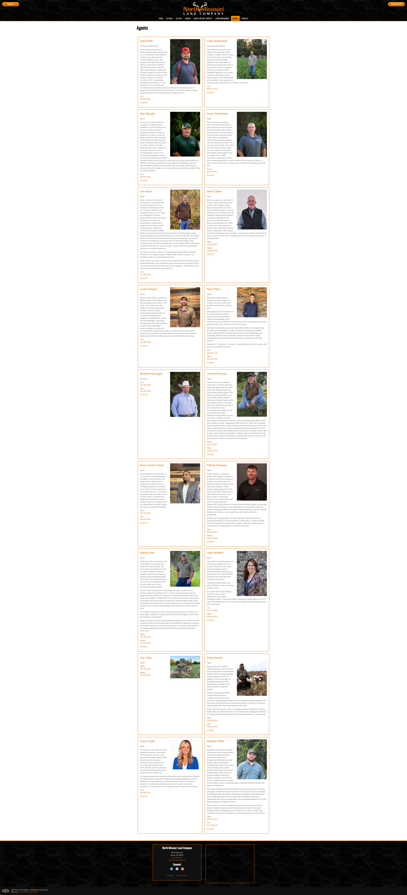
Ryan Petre (213, 289)
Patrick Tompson (217, 465)
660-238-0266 (145, 385)
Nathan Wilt (147, 552)
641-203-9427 (212, 444)
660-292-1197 (145, 793)
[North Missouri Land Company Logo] (203, 8)
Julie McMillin (215, 552)
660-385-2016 (212, 616)
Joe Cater (146, 657)
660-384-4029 (212, 250)
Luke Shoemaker (217, 40)
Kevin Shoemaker (217, 113)
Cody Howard (148, 289)
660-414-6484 (212, 726)
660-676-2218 (212, 89)
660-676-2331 (145, 99)
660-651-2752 (212, 353)
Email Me (143, 103)
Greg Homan (214, 657)
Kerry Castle (147, 741)
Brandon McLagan (151, 373)
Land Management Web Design (28, 892)
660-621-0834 (145, 519)
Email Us (11, 4)
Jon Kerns (146, 191)
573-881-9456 (145, 274)
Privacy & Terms (181, 875)
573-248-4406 (145, 643)
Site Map (170, 875)
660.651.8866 (145, 675)
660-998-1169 (145, 342)
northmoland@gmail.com (177, 860)
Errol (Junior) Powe (152, 465)
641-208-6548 (212, 825)
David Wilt (146, 40)
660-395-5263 (396, 4)
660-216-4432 (212, 172)
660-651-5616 (145, 177)
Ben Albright (147, 113)
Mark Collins (214, 191)
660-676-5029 (212, 538)
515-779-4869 (212, 610)
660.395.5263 (145, 669)
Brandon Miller (215, 741)
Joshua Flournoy (217, 373)
